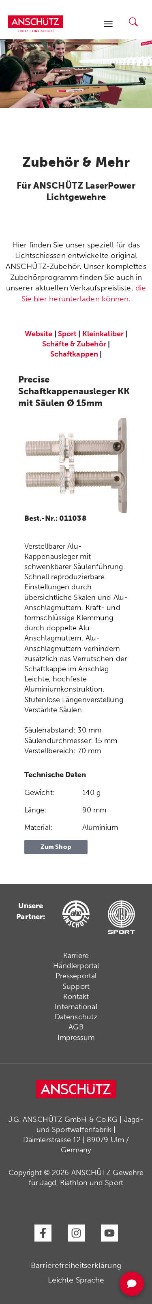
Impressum (76, 1037)
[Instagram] (76, 1233)
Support (76, 986)
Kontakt (76, 996)
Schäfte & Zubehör (74, 343)
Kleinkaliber (103, 333)
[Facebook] (42, 1233)
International (76, 1006)
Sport (67, 333)
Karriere (76, 955)
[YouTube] (109, 1233)
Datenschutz (76, 1016)
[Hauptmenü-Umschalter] (108, 23)
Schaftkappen (74, 354)
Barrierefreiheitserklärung (76, 1265)
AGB (76, 1027)
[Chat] (132, 1284)
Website (39, 333)
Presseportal (76, 975)
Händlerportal (76, 965)
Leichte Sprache (76, 1280)
